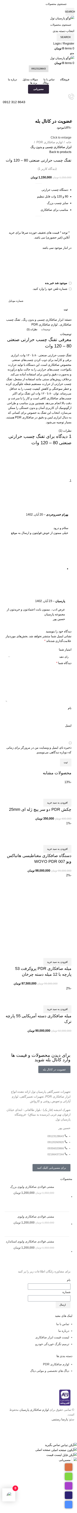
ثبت (66, 309)
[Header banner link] (38, 756)
